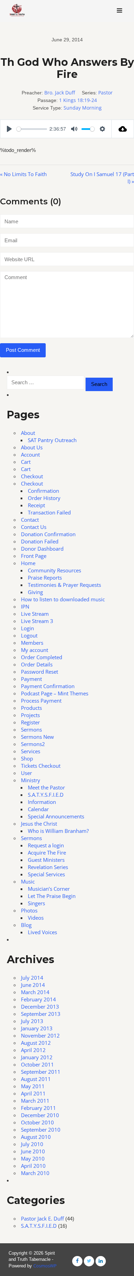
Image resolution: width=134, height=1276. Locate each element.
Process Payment (41, 700)
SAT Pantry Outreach (52, 440)
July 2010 (32, 1144)
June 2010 (33, 1151)
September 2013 (40, 1013)
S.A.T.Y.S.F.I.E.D (46, 794)
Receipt (36, 505)
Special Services (46, 874)
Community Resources (54, 570)
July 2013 (32, 1021)
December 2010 (40, 1115)
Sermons (31, 729)
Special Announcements (56, 816)
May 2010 (33, 1158)
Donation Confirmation (48, 534)
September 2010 (40, 1129)
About (28, 432)
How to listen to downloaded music (63, 599)
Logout (29, 635)
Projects (30, 715)
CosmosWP (45, 1266)
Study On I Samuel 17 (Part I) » (102, 178)
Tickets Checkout (40, 765)
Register (30, 722)
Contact (30, 519)
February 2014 (38, 999)
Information (42, 801)
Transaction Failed (49, 512)
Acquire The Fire (47, 852)
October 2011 (37, 1064)
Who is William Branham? (58, 830)
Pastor (105, 92)
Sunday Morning (83, 107)
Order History (44, 497)
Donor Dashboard (42, 548)
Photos (29, 910)
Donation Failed (39, 541)
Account (30, 454)
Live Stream (35, 613)
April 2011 (33, 1093)
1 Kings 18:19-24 (78, 100)
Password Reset (39, 671)
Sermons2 (33, 744)
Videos (36, 917)
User (26, 772)
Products (31, 707)
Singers (36, 903)
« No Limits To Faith (23, 174)
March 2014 (35, 992)
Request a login (46, 845)
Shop (27, 758)
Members (32, 642)
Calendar (38, 809)
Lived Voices (42, 932)
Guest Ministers (46, 859)
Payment (31, 678)
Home (28, 563)
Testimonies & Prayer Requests (64, 584)
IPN (25, 606)
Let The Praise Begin (52, 895)
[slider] (31, 129)
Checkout (32, 476)
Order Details (37, 664)
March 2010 (35, 1173)
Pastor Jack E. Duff (42, 1218)
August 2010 (36, 1136)
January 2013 (37, 1028)
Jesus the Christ (39, 823)
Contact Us (33, 526)
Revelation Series (48, 867)
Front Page (33, 555)
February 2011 (38, 1107)
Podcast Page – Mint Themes (54, 693)
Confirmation (43, 490)
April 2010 (33, 1165)
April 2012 (33, 1050)
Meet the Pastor (46, 787)
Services (30, 751)
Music (28, 881)
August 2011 (36, 1078)
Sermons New (37, 736)
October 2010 (37, 1122)
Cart (26, 461)
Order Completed (41, 657)
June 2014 (33, 984)
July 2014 (32, 977)
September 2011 (40, 1071)
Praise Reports (45, 577)
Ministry (30, 780)
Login (27, 628)
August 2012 (36, 1042)
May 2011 (33, 1086)
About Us (32, 447)
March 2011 (35, 1100)
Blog (26, 924)
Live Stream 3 (37, 620)
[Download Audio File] (123, 129)
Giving (35, 592)
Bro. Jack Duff (59, 92)
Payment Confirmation (48, 686)
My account (34, 649)
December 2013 (40, 1006)
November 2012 (40, 1035)
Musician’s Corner (49, 888)
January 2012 (37, 1057)
